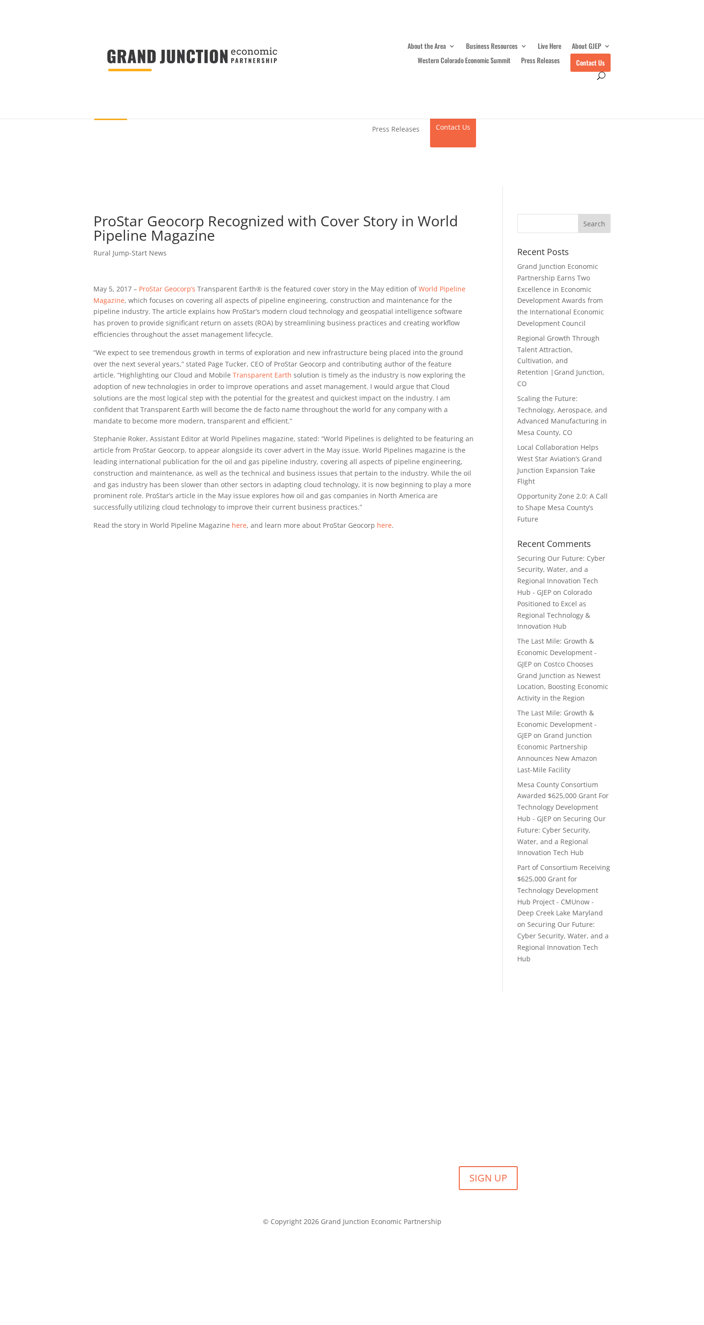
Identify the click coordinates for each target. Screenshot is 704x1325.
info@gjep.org (430, 1246)
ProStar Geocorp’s (167, 288)
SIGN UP (488, 1177)
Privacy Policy (481, 1246)
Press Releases (540, 61)
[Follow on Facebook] (342, 1274)
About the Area (427, 47)
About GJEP (586, 47)
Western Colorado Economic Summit (464, 61)
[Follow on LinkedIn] (323, 1274)
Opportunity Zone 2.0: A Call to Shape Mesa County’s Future (562, 507)
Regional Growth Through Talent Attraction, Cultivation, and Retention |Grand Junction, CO (560, 361)
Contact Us (590, 62)
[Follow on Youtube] (361, 1274)
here (239, 525)
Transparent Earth (262, 374)
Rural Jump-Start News (130, 252)
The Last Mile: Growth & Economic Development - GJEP (557, 652)
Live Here (549, 47)
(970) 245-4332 (376, 1246)
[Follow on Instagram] (380, 1274)
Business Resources (492, 47)
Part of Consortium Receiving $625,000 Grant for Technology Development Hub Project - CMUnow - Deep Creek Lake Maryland (563, 890)
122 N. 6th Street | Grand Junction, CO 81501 (273, 1246)
